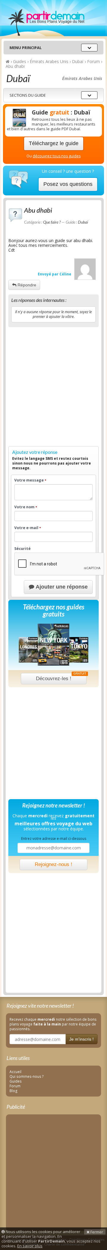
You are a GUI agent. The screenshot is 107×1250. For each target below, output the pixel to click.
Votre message (30, 480)
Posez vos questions (67, 184)
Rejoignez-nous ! (53, 864)
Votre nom (25, 507)
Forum (15, 1085)
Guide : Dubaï (61, 112)
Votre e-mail (27, 528)
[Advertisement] (53, 385)
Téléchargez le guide (53, 143)
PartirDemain (53, 18)
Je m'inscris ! (81, 1039)
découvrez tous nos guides (57, 156)
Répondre (26, 285)
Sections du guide (28, 95)
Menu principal (26, 47)
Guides (16, 1081)
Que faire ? (52, 222)
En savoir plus (30, 1246)
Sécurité (22, 548)
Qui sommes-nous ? (27, 1076)
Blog (14, 1090)
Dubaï (83, 222)
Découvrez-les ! (61, 677)
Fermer (96, 1232)
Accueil (15, 1071)
